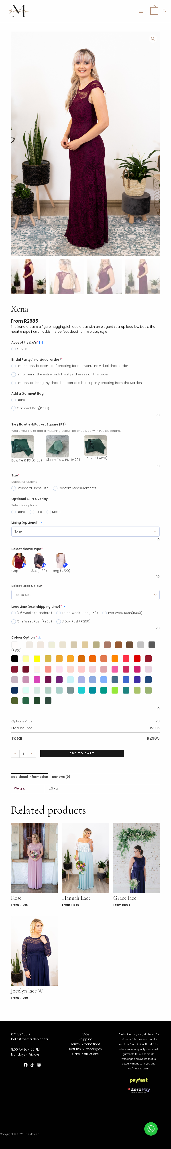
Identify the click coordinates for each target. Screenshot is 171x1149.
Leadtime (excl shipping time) (38, 606)
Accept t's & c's (26, 342)
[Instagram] (39, 1065)
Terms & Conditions (85, 1044)
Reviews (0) (61, 777)
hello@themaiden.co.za (29, 1039)
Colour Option (26, 637)
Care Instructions (85, 1054)
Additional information (29, 777)
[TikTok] (32, 1065)
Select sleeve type (27, 549)
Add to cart (81, 753)
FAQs (85, 1034)
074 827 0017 (20, 1034)
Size (15, 475)
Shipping (85, 1039)
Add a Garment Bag (27, 393)
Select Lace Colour (27, 586)
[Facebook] (26, 1065)
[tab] (29, 777)
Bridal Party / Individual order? (37, 359)
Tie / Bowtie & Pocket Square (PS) (38, 424)
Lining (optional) (26, 522)
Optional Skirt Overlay (29, 499)
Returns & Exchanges (85, 1049)
